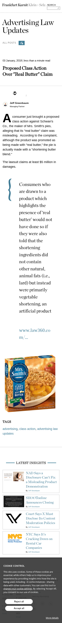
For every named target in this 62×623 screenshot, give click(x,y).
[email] (14, 93)
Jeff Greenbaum (19, 103)
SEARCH (51, 5)
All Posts (9, 42)
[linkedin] (31, 93)
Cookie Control (14, 565)
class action (27, 429)
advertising (10, 429)
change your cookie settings (17, 588)
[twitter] (22, 93)
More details (52, 617)
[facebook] (39, 93)
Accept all (19, 608)
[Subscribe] (22, 43)
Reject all (19, 601)
